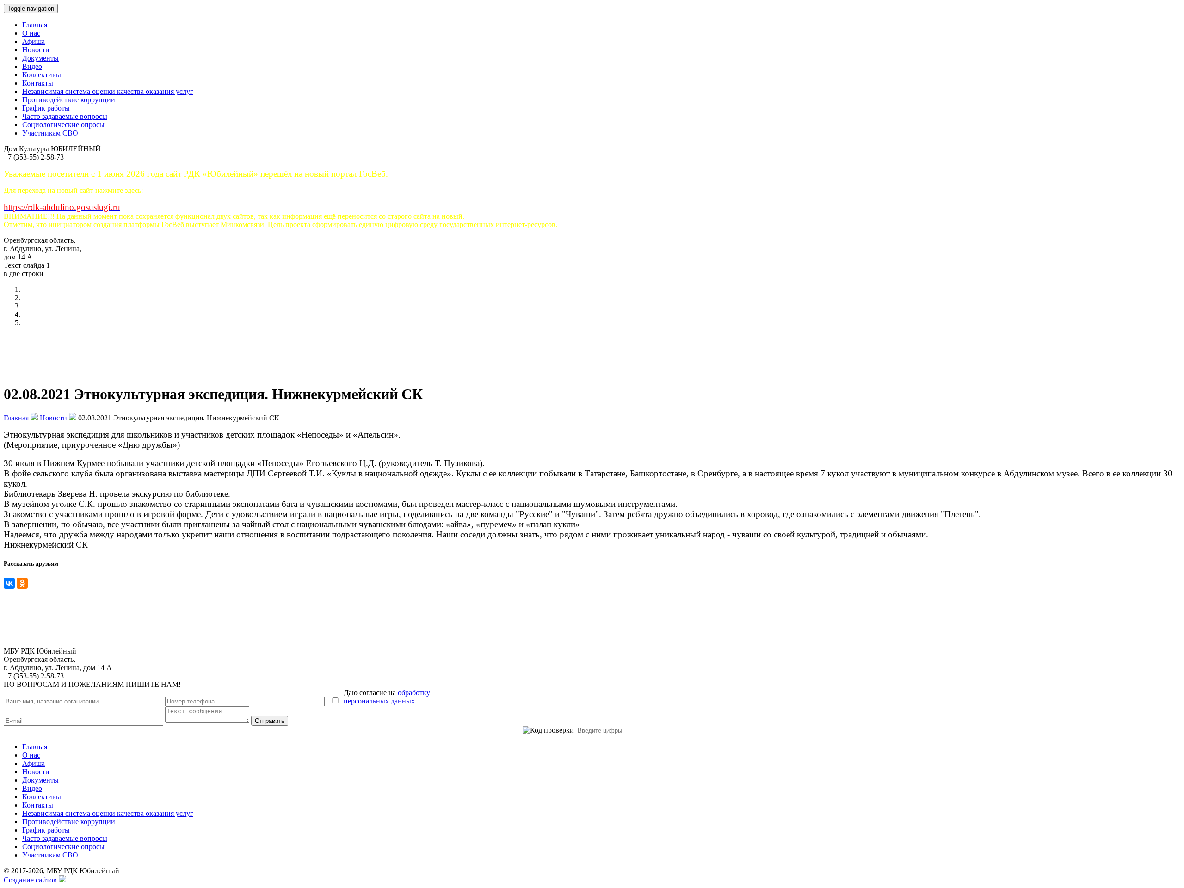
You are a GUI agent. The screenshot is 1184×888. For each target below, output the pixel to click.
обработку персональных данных (387, 697)
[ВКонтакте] (9, 583)
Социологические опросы (63, 125)
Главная (34, 25)
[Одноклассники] (22, 583)
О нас (31, 33)
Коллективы (41, 75)
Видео (32, 66)
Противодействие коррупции (68, 100)
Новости (35, 50)
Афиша (33, 41)
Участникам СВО (50, 133)
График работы (46, 108)
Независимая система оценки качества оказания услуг (107, 91)
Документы (40, 58)
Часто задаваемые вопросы (64, 116)
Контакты (37, 83)
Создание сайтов (30, 880)
